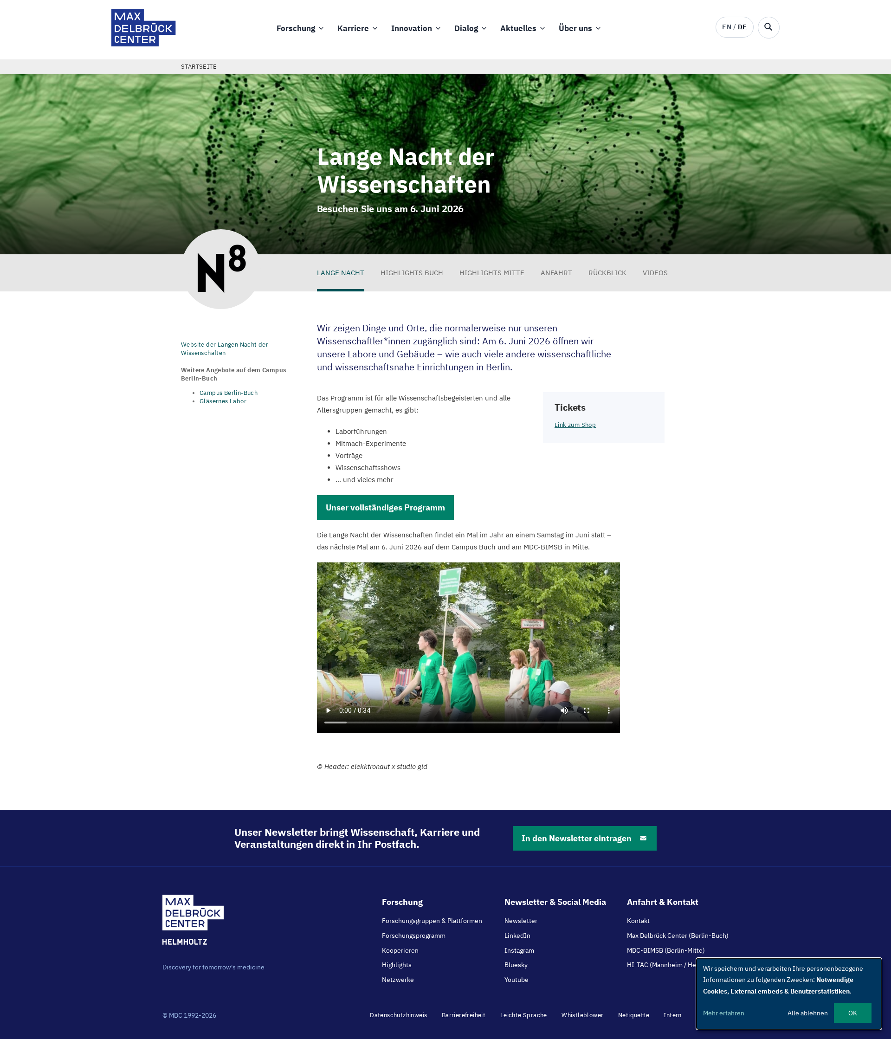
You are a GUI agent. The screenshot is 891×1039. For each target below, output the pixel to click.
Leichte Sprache (523, 1015)
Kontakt (638, 920)
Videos (655, 272)
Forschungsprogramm (414, 935)
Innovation (411, 28)
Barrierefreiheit (463, 1015)
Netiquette (633, 1015)
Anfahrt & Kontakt (662, 902)
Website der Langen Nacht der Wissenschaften (224, 349)
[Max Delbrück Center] (143, 43)
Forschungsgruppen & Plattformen (432, 920)
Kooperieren (400, 950)
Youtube (516, 979)
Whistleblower (582, 1015)
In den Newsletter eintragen (577, 838)
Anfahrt (556, 272)
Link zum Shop (575, 425)
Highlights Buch (412, 272)
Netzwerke (398, 979)
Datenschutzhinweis (398, 1015)
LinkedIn (517, 935)
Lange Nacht (340, 272)
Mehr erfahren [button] (723, 1013)
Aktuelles (518, 28)
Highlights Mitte (491, 272)
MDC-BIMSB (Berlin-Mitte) (666, 950)
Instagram (519, 950)
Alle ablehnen (808, 1013)
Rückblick (607, 272)
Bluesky (516, 965)
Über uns (575, 28)
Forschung (296, 28)
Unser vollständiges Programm (385, 507)
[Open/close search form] (769, 28)
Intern (672, 1015)
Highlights (397, 965)
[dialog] (789, 994)
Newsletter (520, 920)
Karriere (353, 28)
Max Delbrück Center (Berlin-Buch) (678, 935)
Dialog (466, 28)
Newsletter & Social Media (555, 902)
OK (852, 1013)
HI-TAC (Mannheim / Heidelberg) (675, 965)
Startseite (199, 67)
